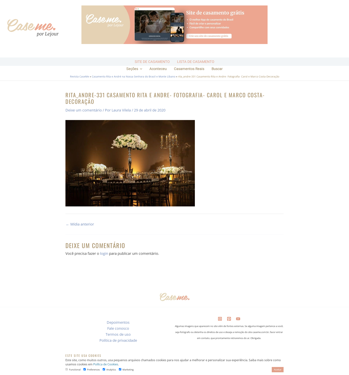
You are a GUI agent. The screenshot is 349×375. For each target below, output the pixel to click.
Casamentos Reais (189, 69)
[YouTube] (238, 319)
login (104, 253)
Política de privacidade (118, 340)
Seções (132, 69)
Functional (75, 369)
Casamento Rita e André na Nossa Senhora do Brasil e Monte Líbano (133, 76)
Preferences (93, 369)
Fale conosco (118, 328)
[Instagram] (220, 319)
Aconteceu (158, 69)
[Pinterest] (229, 319)
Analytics (111, 369)
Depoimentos (118, 322)
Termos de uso (118, 334)
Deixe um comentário (83, 110)
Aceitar (277, 369)
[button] (140, 68)
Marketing (128, 369)
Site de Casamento (152, 61)
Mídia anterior (80, 224)
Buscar (217, 69)
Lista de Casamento (195, 61)
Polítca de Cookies (105, 364)
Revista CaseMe (79, 76)
